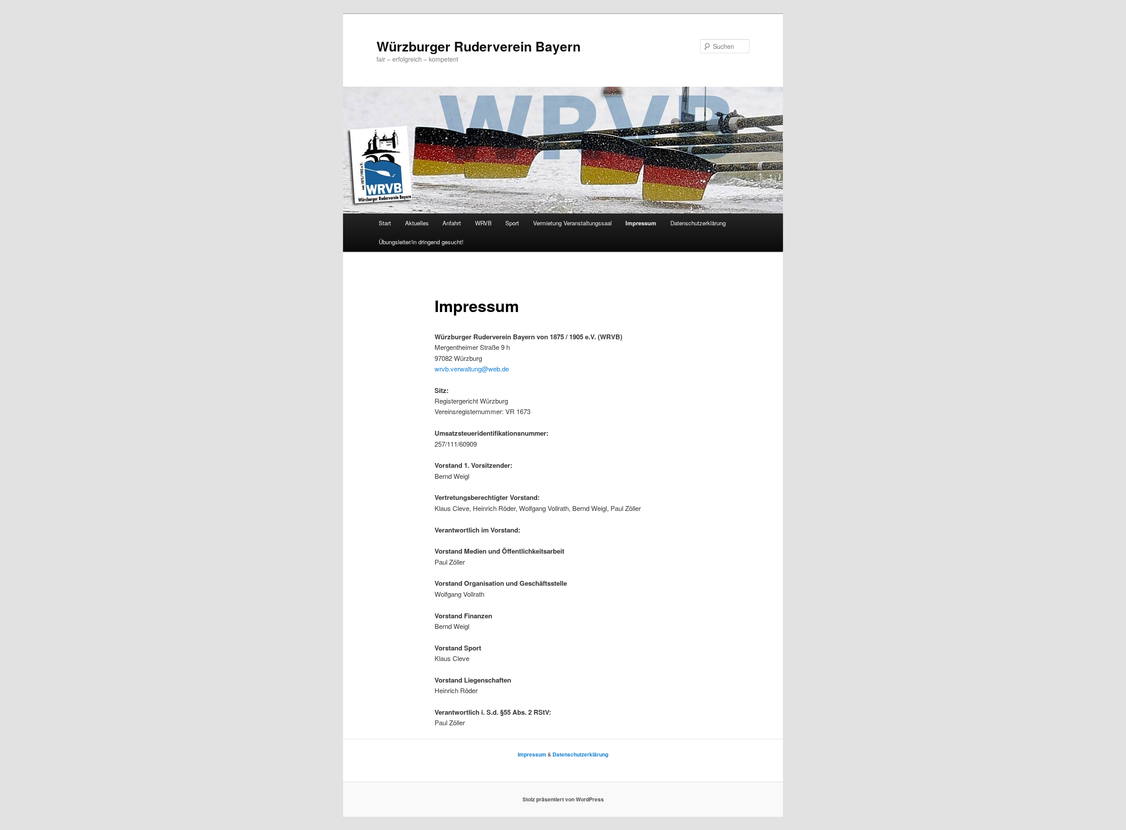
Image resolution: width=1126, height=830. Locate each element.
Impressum (640, 223)
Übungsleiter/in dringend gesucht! (421, 242)
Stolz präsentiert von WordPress (563, 799)
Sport (512, 223)
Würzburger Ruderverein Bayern (479, 46)
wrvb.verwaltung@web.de (472, 368)
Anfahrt (451, 223)
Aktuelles (417, 223)
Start (385, 223)
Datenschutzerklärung (698, 223)
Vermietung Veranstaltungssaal (572, 223)
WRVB (483, 223)
